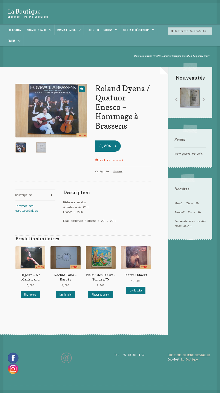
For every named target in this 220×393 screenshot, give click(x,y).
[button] (82, 89)
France (117, 171)
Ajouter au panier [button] (101, 294)
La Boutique (24, 11)
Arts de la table (36, 30)
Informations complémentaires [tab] (26, 208)
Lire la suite (30, 294)
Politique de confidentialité (189, 354)
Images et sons (66, 30)
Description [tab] (23, 195)
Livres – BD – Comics (99, 30)
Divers (11, 41)
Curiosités (14, 30)
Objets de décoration (136, 30)
